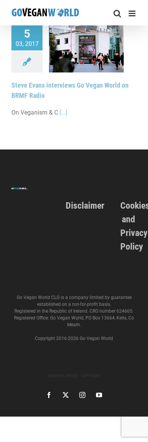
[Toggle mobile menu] (133, 13)
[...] (63, 112)
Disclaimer (85, 205)
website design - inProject (74, 375)
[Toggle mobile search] (117, 13)
